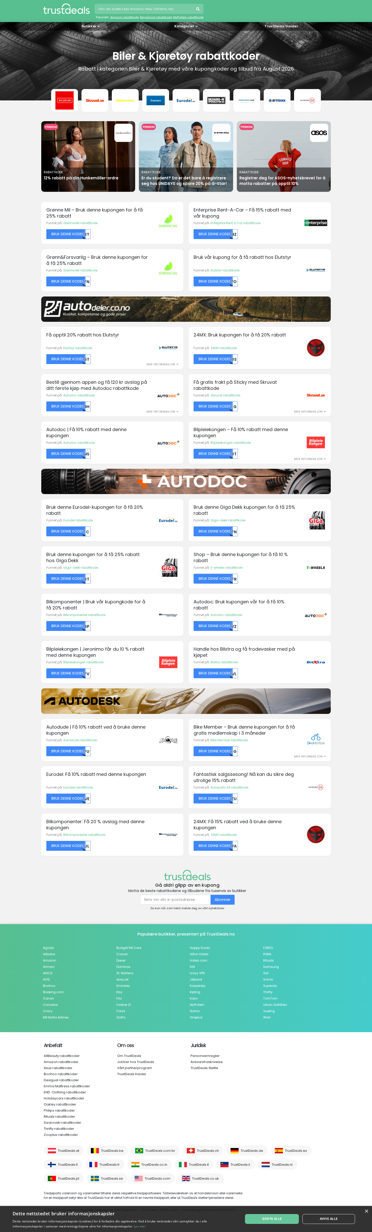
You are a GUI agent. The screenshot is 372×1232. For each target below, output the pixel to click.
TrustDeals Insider (281, 26)
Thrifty (268, 992)
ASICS (47, 973)
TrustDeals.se (112, 1178)
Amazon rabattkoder (61, 1061)
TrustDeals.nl (282, 1164)
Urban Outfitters (275, 1005)
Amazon (49, 960)
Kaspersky (197, 986)
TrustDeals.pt (68, 1178)
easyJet (122, 979)
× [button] (366, 1211)
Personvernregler (205, 1055)
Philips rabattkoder (59, 1110)
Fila (119, 998)
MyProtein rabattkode (188, 17)
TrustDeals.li (240, 1164)
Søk (198, 10)
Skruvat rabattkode (225, 395)
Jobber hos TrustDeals (135, 1061)
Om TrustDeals (129, 1055)
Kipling (195, 992)
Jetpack (196, 979)
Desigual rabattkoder (61, 1080)
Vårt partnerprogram (134, 1068)
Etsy (119, 992)
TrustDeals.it (199, 1164)
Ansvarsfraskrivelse (207, 1061)
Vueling (269, 1011)
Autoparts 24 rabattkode (229, 787)
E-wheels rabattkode (226, 567)
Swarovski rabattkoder (62, 1122)
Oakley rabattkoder (60, 1104)
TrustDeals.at (68, 1150)
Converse (50, 1005)
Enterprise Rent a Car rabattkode (235, 223)
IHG (192, 967)
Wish (267, 1017)
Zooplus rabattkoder (61, 1134)
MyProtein (197, 1005)
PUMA (267, 954)
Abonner (223, 899)
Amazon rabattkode (124, 17)
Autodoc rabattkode (79, 395)
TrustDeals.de (252, 1150)
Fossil (120, 1011)
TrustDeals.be (112, 1150)
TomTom (270, 998)
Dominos (123, 967)
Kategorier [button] (184, 26)
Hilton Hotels (199, 954)
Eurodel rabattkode (78, 520)
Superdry (270, 986)
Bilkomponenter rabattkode (84, 615)
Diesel (120, 960)
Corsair (122, 954)
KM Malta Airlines (56, 1017)
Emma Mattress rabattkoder (67, 1086)
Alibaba (49, 954)
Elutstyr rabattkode (225, 270)
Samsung (271, 967)
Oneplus (196, 1017)
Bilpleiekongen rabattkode (231, 442)
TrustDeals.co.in (154, 1164)
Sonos (268, 979)
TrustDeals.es (296, 1150)
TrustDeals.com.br (160, 1150)
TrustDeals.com (157, 1178)
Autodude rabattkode (80, 740)
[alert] (186, 1219)
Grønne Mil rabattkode (80, 223)
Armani (48, 967)
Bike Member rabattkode (229, 740)
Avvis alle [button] (329, 1219)
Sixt (265, 973)
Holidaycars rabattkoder (64, 1098)
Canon (48, 998)
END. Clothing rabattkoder (65, 1092)
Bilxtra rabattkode (224, 662)
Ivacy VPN (197, 973)
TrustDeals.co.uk (205, 1178)
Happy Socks (200, 948)
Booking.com (53, 992)
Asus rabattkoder (58, 1068)
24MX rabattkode (224, 348)
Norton (195, 1011)
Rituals (268, 960)
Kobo (194, 998)
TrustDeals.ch (208, 1150)
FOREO (268, 948)
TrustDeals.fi (68, 1164)
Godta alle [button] (272, 1219)
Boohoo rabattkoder (61, 1074)
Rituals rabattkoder (59, 1116)
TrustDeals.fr (109, 1164)
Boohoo (49, 986)
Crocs (47, 1011)
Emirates (123, 986)
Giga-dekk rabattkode (228, 520)
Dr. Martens (124, 973)
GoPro (121, 1017)
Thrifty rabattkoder (59, 1128)
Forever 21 (123, 1005)
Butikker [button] (88, 26)
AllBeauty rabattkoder (62, 1055)
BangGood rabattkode (156, 17)
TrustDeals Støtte (204, 1068)
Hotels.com (198, 960)
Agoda (48, 948)
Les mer (140, 1226)
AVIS (46, 979)
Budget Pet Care (128, 948)
